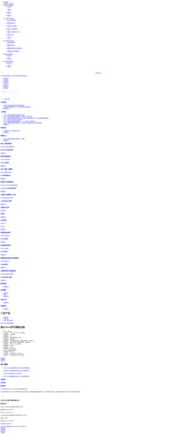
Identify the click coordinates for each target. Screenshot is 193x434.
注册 (99, 73)
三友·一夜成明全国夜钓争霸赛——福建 (14, 138)
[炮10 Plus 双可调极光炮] (10, 367)
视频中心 (9, 15)
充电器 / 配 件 (10, 34)
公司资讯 (9, 6)
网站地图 (3, 385)
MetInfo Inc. (23, 426)
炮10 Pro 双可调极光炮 (23, 370)
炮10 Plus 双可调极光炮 (23, 367)
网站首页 (6, 2)
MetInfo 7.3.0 (10, 426)
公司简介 (6, 3)
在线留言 (9, 66)
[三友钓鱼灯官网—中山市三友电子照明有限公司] (14, 75)
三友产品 (6, 18)
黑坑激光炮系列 (11, 42)
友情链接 (3, 379)
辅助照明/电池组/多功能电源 (14, 48)
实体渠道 (9, 58)
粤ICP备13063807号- (6, 423)
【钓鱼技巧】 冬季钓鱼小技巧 (12, 130)
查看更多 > (6, 108)
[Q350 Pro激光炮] (8, 373)
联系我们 (6, 61)
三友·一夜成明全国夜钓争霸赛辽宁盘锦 (14, 115)
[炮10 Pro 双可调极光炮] (10, 370)
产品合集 (9, 37)
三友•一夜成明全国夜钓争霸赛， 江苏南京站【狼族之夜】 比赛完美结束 (23, 122)
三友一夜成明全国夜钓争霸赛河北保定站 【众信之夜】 (18, 116)
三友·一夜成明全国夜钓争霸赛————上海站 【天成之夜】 (20, 121)
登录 (96, 73)
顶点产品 (6, 40)
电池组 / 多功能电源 (12, 29)
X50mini (3, 357)
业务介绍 (9, 63)
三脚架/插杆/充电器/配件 (13, 51)
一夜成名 (9, 9)
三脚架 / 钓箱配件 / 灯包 (13, 31)
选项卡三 (3, 360)
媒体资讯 (6, 5)
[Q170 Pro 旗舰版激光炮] (10, 376)
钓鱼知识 (9, 12)
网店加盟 (9, 55)
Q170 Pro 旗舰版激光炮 (23, 376)
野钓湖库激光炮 (11, 23)
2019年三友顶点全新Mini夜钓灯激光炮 (14, 105)
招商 (5, 294)
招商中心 (6, 54)
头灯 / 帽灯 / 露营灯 (12, 26)
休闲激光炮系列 (11, 45)
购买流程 (3, 359)
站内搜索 (3, 382)
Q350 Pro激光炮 (17, 373)
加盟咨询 (6, 293)
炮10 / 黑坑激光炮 (11, 20)
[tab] (96, 358)
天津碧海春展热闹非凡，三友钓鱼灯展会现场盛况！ (17, 107)
